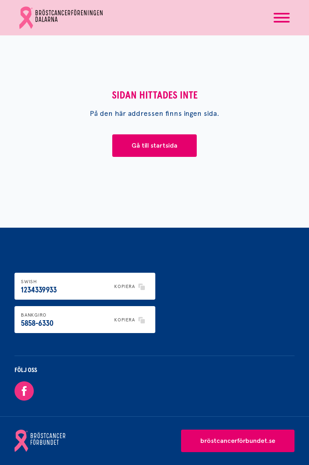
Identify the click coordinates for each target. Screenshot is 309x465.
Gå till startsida (154, 145)
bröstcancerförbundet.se (237, 440)
